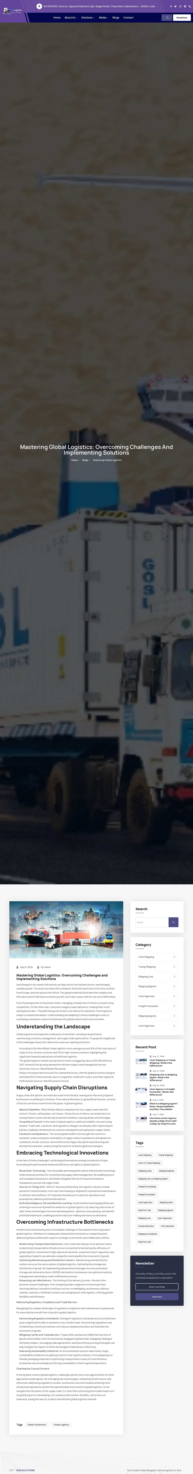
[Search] (173, 922)
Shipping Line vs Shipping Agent (153, 1178)
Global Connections (37, 1424)
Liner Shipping (144, 1155)
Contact (128, 17)
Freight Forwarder (146, 1194)
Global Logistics (61, 1424)
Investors (182, 17)
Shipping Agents (166, 1170)
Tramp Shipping (166, 1155)
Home (57, 17)
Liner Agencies (145, 1202)
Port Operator (167, 1226)
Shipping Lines (145, 1170)
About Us (70, 17)
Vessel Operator (146, 1226)
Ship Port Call (144, 1210)
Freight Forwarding (147, 1186)
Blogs (116, 17)
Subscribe (157, 1296)
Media (103, 17)
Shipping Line (144, 1218)
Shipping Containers (147, 1234)
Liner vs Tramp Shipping (149, 1163)
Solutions (87, 17)
